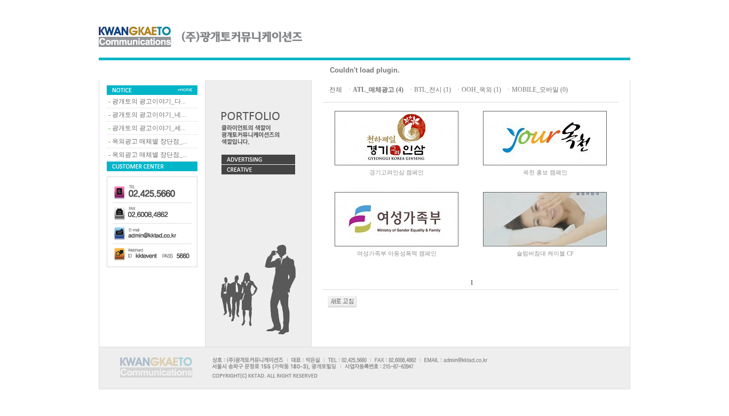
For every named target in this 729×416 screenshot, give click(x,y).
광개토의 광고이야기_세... (149, 128)
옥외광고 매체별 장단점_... (149, 141)
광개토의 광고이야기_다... (149, 101)
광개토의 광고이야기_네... (149, 114)
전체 (335, 89)
